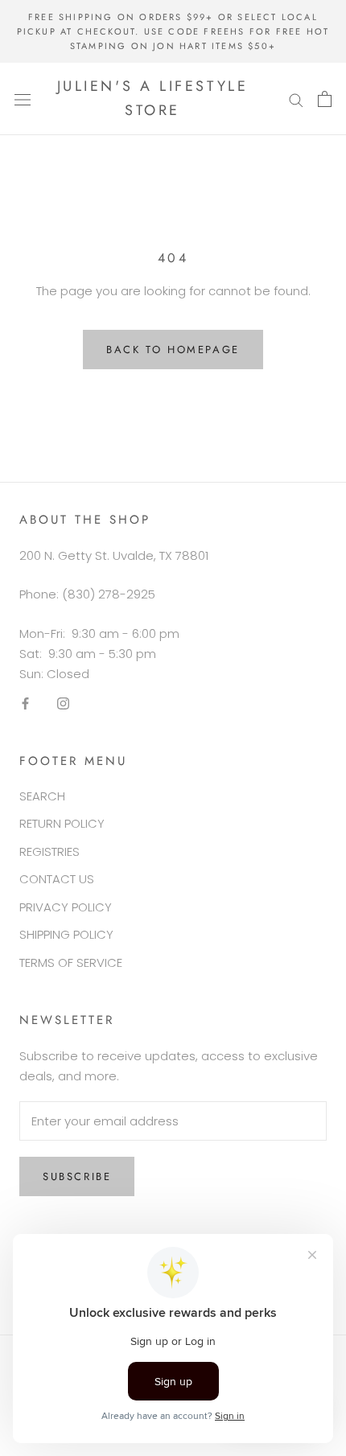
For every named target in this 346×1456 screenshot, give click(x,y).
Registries (49, 851)
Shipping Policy (66, 934)
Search (42, 796)
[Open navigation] (22, 99)
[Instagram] (63, 703)
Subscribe (77, 1176)
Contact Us (56, 878)
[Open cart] (325, 99)
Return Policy (62, 823)
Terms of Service (70, 962)
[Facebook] (25, 703)
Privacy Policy (65, 907)
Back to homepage (173, 349)
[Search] (296, 98)
